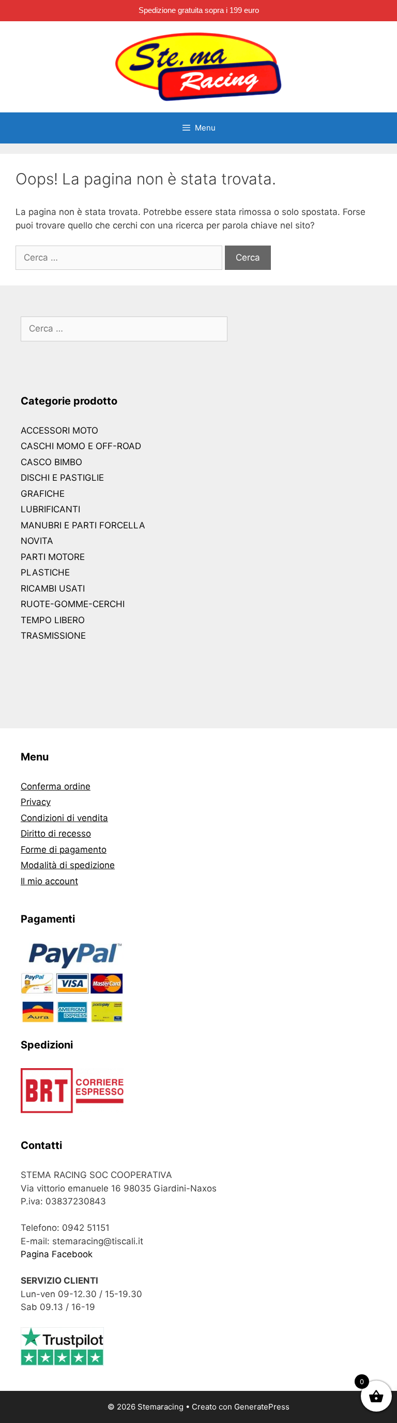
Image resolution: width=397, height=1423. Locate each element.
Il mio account (49, 881)
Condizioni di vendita (64, 818)
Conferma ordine (55, 786)
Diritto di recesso (56, 833)
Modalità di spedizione (68, 865)
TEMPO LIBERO (53, 620)
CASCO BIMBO (51, 462)
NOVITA (37, 541)
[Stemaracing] (198, 66)
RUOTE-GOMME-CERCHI (73, 604)
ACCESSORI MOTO (59, 430)
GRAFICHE (43, 493)
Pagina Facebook (57, 1254)
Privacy (36, 802)
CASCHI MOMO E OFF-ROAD (81, 446)
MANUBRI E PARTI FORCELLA (83, 525)
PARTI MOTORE (53, 557)
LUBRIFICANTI (50, 509)
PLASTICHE (45, 572)
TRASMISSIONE (53, 635)
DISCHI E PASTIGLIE (62, 477)
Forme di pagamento (63, 849)
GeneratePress (261, 1407)
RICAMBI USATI (53, 588)
